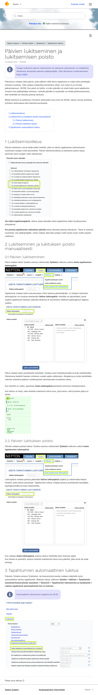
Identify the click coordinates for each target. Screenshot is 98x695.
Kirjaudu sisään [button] (78, 4)
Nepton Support (13, 43)
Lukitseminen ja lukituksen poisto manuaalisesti (30, 117)
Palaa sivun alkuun (13, 681)
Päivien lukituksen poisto (25, 124)
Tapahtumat (40, 43)
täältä (24, 74)
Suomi (16, 4)
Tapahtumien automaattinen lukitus (24, 127)
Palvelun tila (35, 24)
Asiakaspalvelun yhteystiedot (52, 690)
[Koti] (7, 5)
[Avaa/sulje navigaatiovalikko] (90, 4)
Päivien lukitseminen (23, 120)
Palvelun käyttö (27, 43)
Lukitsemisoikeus (17, 113)
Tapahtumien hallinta (55, 43)
